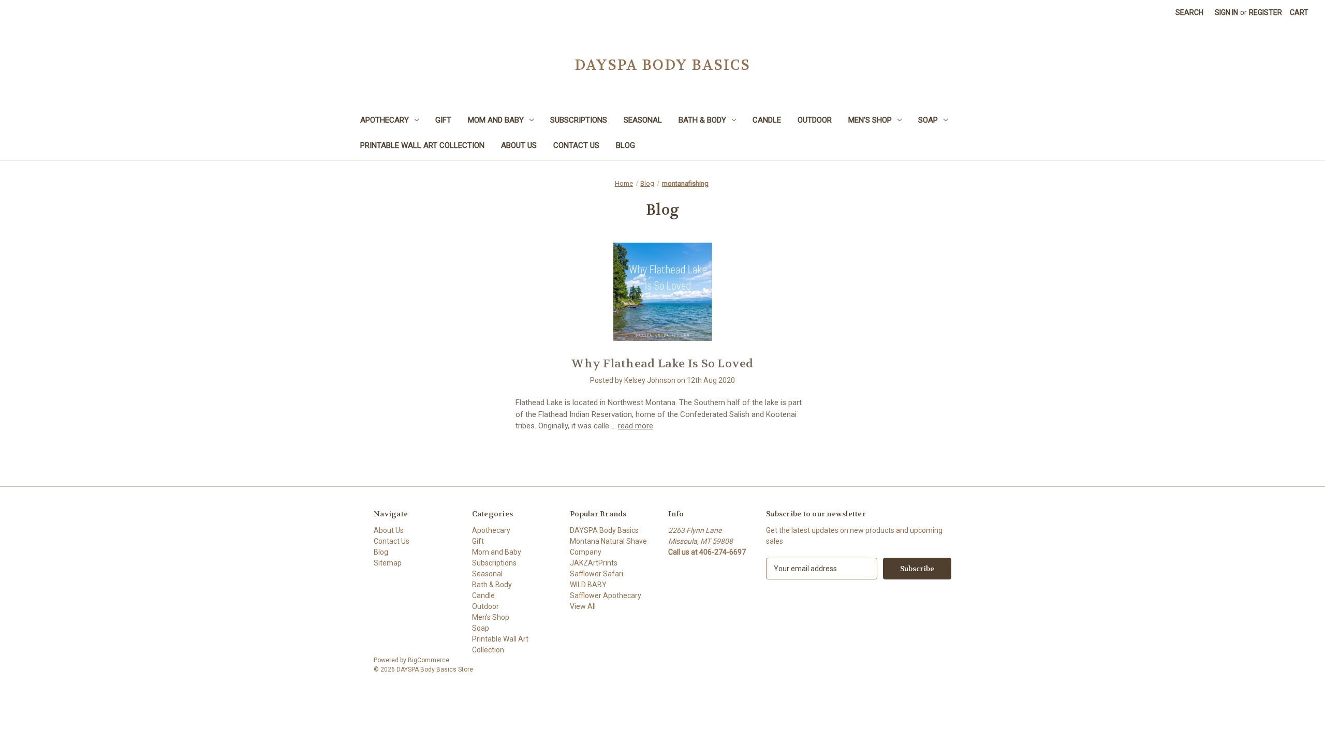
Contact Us (576, 145)
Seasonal (643, 120)
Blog (625, 145)
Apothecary (384, 120)
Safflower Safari (596, 574)
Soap (928, 120)
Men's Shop (870, 120)
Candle (767, 120)
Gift (443, 120)
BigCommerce (428, 660)
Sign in (1226, 12)
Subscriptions (578, 120)
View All (583, 606)
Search (1189, 12)
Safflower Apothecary (605, 595)
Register (1265, 12)
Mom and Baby (496, 120)
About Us (519, 145)
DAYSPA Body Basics (604, 530)
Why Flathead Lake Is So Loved (662, 363)
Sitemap (388, 563)
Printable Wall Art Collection (422, 145)
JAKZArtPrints (593, 563)
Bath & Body (702, 120)
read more (635, 425)
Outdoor (815, 120)
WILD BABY (588, 584)
